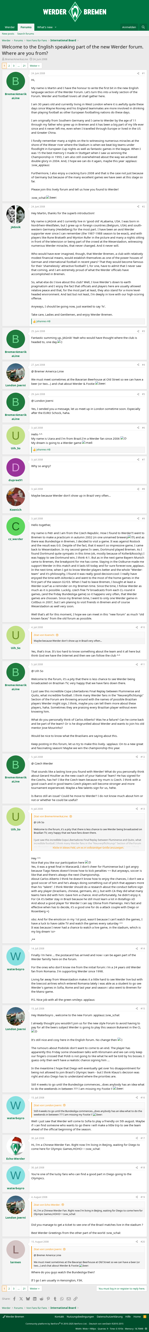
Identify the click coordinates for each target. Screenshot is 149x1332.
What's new (45, 27)
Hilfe (128, 1316)
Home (137, 1316)
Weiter (33, 65)
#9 (143, 518)
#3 (143, 331)
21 (24, 65)
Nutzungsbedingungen (80, 1316)
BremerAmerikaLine (16, 59)
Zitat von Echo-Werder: (47, 1204)
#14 (143, 948)
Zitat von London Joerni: (48, 1105)
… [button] (19, 65)
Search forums (25, 33)
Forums (26, 27)
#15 (143, 1008)
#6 (143, 427)
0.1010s (119, 1328)
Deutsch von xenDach (106, 1323)
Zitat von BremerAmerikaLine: (51, 816)
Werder (10, 27)
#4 (143, 364)
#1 (143, 73)
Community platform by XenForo (56, 1323)
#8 (143, 489)
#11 (143, 664)
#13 (143, 808)
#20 (143, 1241)
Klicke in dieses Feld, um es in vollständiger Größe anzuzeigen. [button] (88, 847)
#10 (143, 627)
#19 (143, 1197)
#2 (143, 206)
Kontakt (59, 1316)
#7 (143, 459)
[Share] (138, 73)
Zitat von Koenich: (44, 635)
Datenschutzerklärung (110, 1316)
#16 (143, 1097)
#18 (143, 1167)
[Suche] (143, 27)
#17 (143, 1138)
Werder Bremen (14, 1316)
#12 (143, 757)
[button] (55, 27)
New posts (8, 33)
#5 (143, 394)
